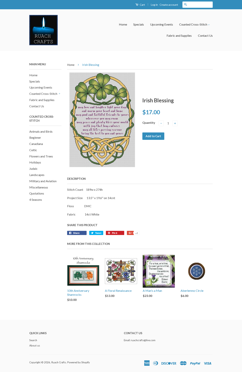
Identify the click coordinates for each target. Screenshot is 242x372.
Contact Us (205, 35)
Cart (142, 4)
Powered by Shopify (78, 362)
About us (34, 345)
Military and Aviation (43, 181)
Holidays (35, 162)
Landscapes (36, 175)
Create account (169, 4)
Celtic (33, 150)
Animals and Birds (41, 131)
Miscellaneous (38, 187)
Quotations (36, 193)
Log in (154, 4)
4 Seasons (35, 199)
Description (76, 178)
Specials (138, 24)
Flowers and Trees (41, 156)
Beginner (35, 137)
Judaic (33, 168)
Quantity (148, 122)
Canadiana (36, 144)
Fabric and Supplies (179, 35)
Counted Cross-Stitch (193, 24)
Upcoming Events (161, 24)
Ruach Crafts (58, 362)
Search (33, 340)
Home (123, 24)
